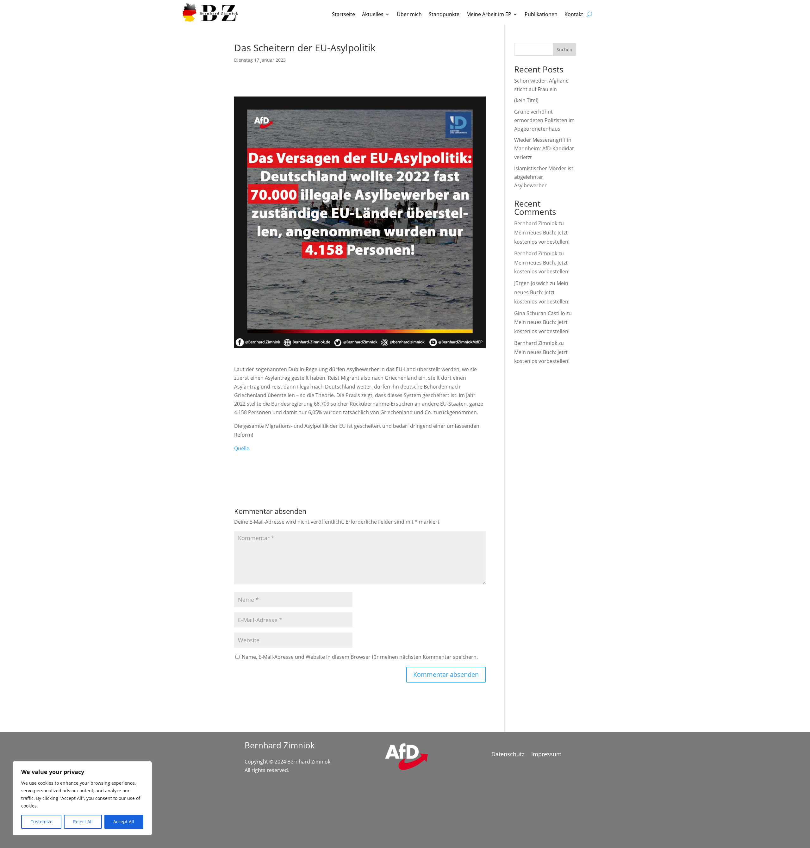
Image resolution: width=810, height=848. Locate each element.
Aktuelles (372, 15)
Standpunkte (444, 15)
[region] (82, 798)
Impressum (546, 755)
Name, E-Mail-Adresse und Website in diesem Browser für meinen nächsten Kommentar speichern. (360, 656)
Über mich (409, 15)
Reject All (83, 822)
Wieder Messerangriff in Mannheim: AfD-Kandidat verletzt (544, 148)
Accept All (123, 822)
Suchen (564, 50)
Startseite (343, 15)
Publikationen (541, 15)
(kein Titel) (526, 100)
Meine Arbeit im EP (488, 15)
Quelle (241, 448)
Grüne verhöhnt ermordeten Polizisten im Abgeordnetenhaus (544, 120)
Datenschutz (507, 755)
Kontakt (573, 15)
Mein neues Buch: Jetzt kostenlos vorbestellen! (542, 292)
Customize (41, 822)
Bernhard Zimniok (535, 223)
